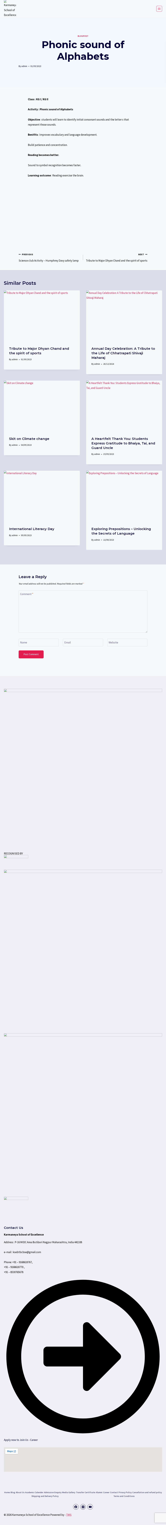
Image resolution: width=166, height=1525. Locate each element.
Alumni (99, 1492)
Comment (26, 594)
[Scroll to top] (9, 1519)
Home (7, 1492)
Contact (114, 1492)
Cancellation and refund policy (147, 1492)
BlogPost (83, 36)
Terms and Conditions (124, 1496)
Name (23, 642)
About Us (20, 1492)
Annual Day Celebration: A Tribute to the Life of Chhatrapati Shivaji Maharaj (123, 353)
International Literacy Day (31, 529)
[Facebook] (76, 1507)
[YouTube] (90, 1507)
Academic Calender (34, 1492)
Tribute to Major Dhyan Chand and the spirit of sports (116, 257)
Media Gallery (68, 1492)
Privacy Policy (125, 1492)
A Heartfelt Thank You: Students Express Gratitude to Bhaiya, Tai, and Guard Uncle (123, 443)
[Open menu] (159, 9)
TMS (68, 1515)
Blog (13, 1492)
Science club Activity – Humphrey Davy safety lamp (49, 257)
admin (24, 66)
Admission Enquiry (52, 1492)
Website (113, 642)
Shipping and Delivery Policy (45, 1496)
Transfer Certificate (85, 1492)
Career (106, 1492)
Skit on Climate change (29, 439)
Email (67, 642)
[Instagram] (83, 1507)
